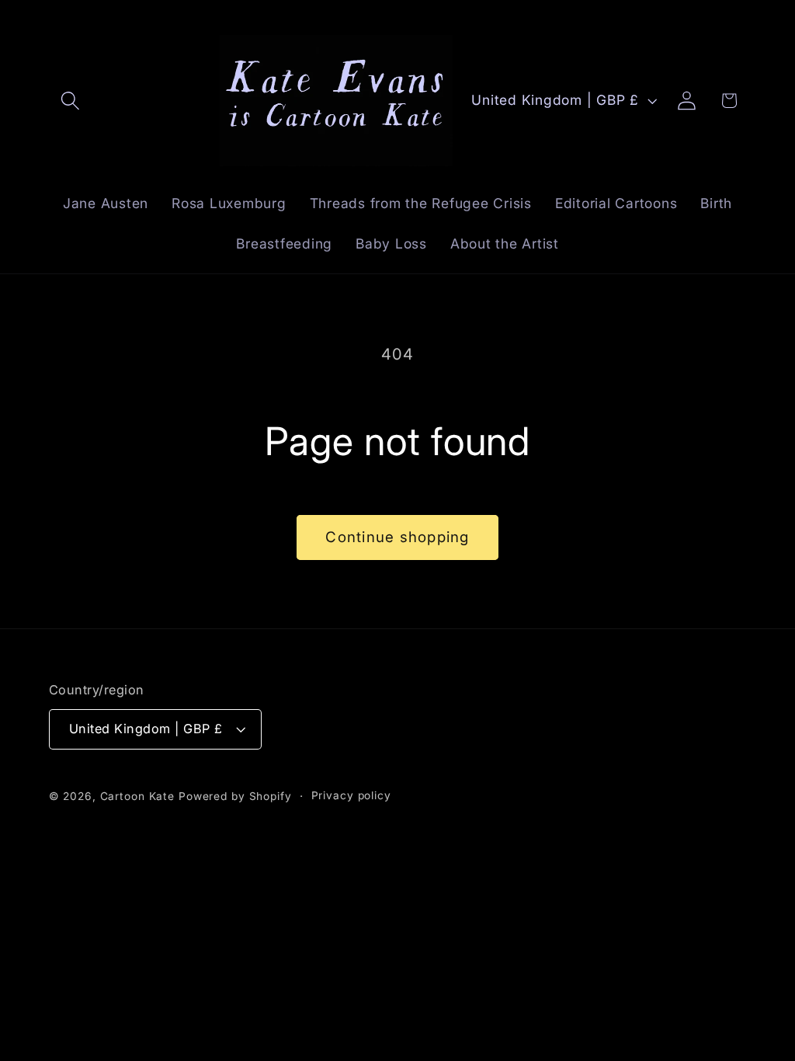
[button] (70, 100)
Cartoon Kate (137, 796)
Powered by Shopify (235, 796)
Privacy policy (351, 795)
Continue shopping (397, 537)
